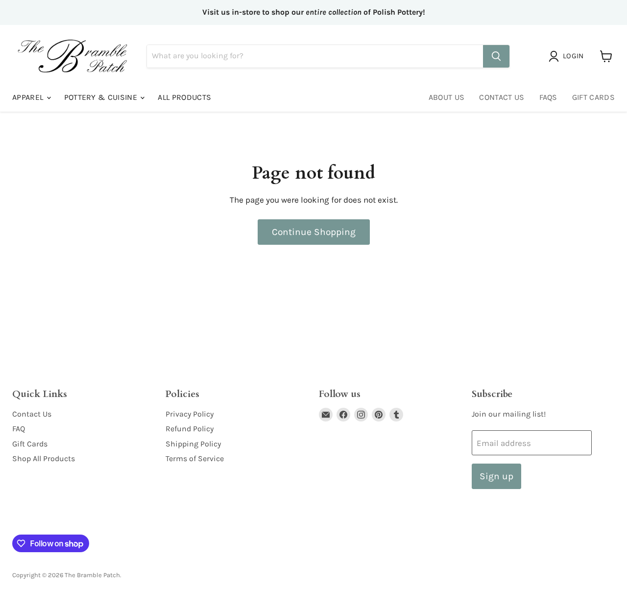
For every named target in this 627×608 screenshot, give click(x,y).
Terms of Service (195, 458)
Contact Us (501, 97)
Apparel (29, 97)
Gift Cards (593, 97)
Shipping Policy (193, 443)
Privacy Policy (190, 414)
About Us (447, 97)
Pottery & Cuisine (102, 97)
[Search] (496, 56)
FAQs (548, 97)
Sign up (496, 476)
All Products (184, 97)
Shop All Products (43, 458)
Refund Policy (190, 428)
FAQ (18, 428)
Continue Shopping (314, 231)
